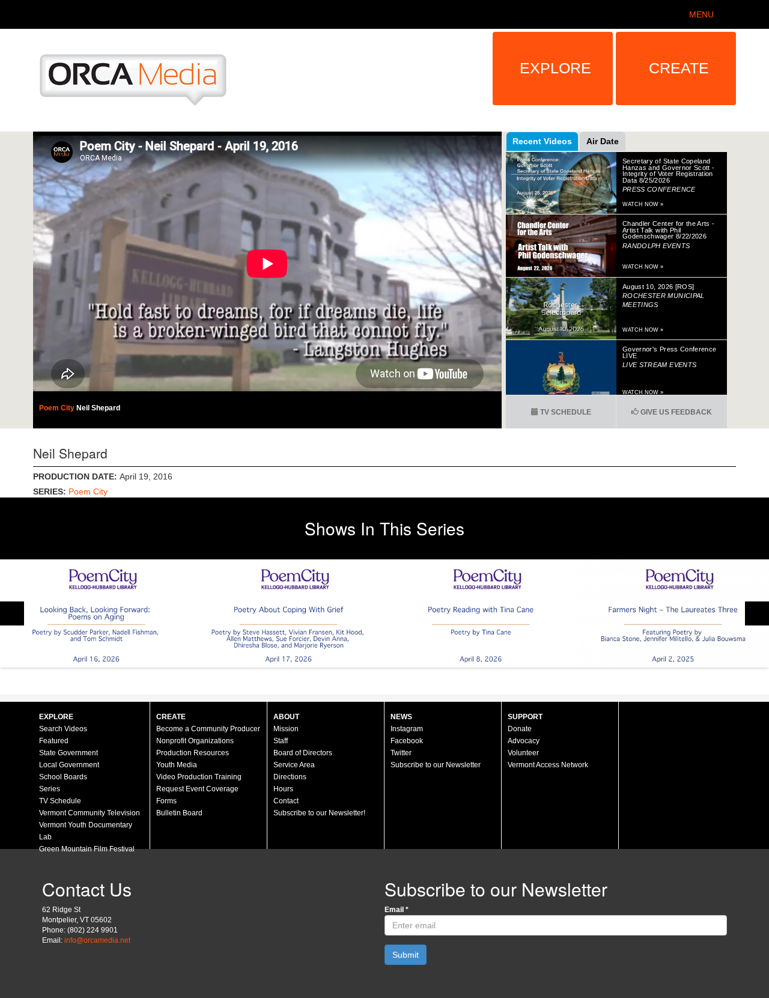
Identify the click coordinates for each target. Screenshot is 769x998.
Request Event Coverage (197, 789)
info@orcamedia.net (97, 940)
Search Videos (63, 729)
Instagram (407, 729)
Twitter (401, 753)
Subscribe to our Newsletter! (319, 813)
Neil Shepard (98, 408)
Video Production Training (199, 777)
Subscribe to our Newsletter (436, 765)
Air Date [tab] (602, 141)
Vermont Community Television (89, 813)
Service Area (294, 765)
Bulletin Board (179, 813)
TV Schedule (564, 412)
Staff (280, 741)
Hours (283, 789)
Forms (166, 801)
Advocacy (524, 741)
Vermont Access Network (548, 765)
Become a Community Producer (208, 729)
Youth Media (176, 765)
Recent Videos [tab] (542, 141)
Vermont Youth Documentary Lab (85, 831)
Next (757, 613)
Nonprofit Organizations (195, 741)
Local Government (69, 765)
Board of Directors (302, 753)
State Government (68, 753)
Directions (289, 777)
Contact (286, 801)
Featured (53, 741)
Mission (286, 729)
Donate (520, 729)
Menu (701, 14)
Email (396, 909)
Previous (12, 613)
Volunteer (523, 753)
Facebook (407, 741)
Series (49, 789)
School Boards (63, 777)
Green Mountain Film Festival (87, 849)
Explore (555, 67)
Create (679, 67)
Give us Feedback (675, 412)
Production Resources (192, 753)
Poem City (57, 408)
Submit (405, 955)
